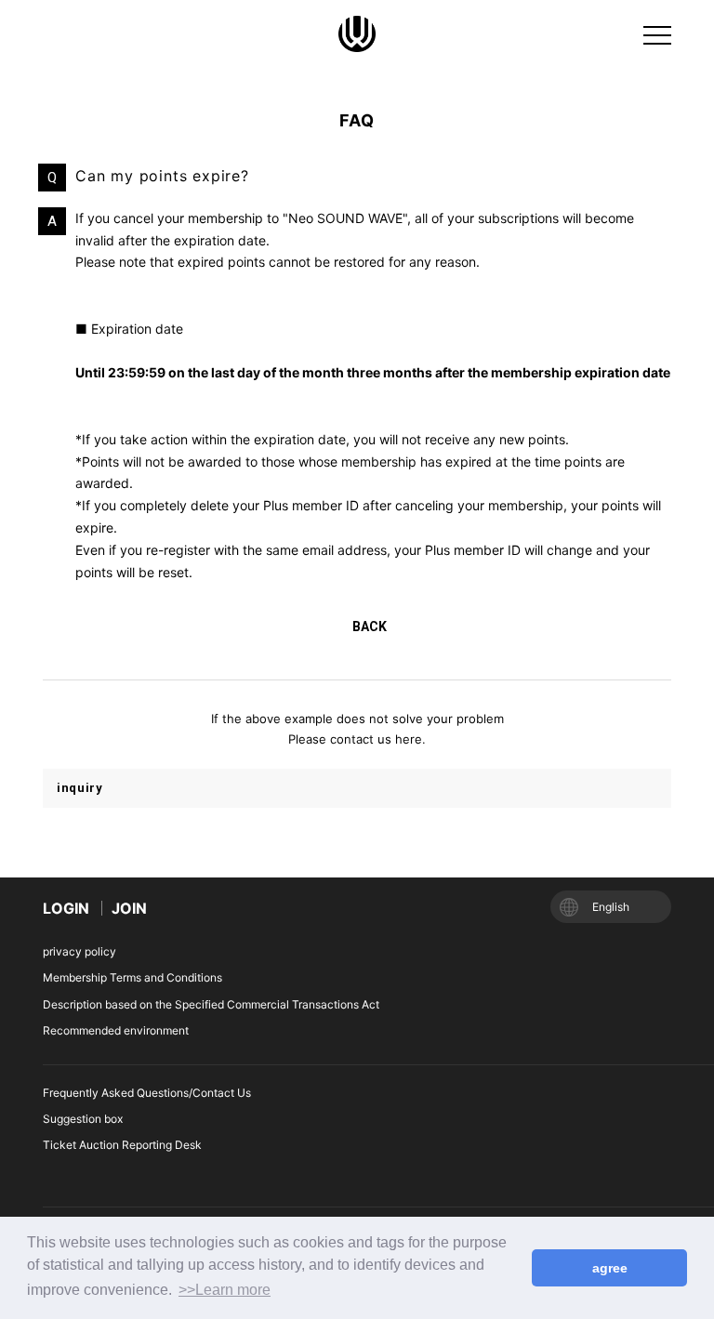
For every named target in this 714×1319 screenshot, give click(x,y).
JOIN (129, 908)
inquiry (80, 788)
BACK (369, 626)
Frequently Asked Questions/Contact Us (147, 1093)
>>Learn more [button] (224, 1290)
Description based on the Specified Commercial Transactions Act (211, 1004)
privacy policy (79, 951)
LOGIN (66, 908)
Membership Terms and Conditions (132, 977)
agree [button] (610, 1267)
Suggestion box (83, 1119)
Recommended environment (116, 1030)
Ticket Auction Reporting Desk (122, 1145)
